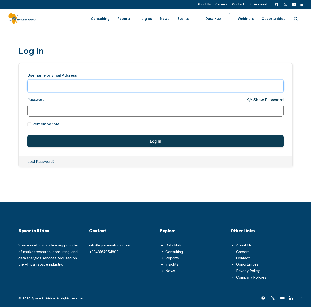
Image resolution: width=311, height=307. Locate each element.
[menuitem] (204, 4)
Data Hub (173, 245)
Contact (238, 4)
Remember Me (45, 124)
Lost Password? (41, 161)
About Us (204, 4)
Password (36, 99)
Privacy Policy (248, 270)
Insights (145, 19)
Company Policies (251, 277)
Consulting (100, 19)
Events (183, 19)
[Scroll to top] (302, 297)
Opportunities (273, 19)
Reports (124, 19)
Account (260, 4)
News (165, 19)
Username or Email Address (52, 75)
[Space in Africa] (22, 18)
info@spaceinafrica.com (109, 245)
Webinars (246, 19)
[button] (277, 4)
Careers (221, 4)
